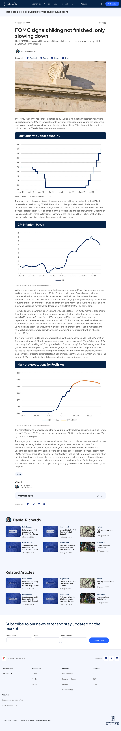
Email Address (66, 635)
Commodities (67, 690)
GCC (95, 679)
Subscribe (112, 4)
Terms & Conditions (9, 705)
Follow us (98, 658)
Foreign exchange (69, 679)
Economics (11, 12)
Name (36, 635)
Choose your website (16, 658)
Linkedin (56, 58)
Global (34, 673)
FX (93, 673)
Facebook (33, 58)
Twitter (45, 58)
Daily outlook (7, 673)
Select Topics (11, 635)
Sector (34, 684)
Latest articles (7, 668)
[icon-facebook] (28, 504)
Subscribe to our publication (12, 700)
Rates (95, 684)
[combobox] (19, 640)
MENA (34, 679)
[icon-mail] (44, 504)
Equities (65, 684)
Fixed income (67, 673)
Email (67, 58)
